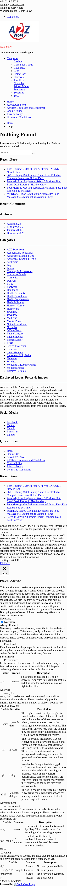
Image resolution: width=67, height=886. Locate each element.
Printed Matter (21, 86)
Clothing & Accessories (19, 271)
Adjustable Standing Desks (21, 258)
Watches (11, 361)
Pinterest (11, 434)
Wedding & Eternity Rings (21, 364)
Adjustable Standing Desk (21, 255)
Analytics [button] (5, 689)
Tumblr (11, 428)
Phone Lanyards (16, 333)
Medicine (12, 317)
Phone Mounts (15, 336)
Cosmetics (19, 67)
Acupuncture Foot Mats (20, 252)
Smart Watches (15, 352)
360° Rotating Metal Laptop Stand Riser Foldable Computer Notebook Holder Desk (34, 177)
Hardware (19, 77)
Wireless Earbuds (16, 370)
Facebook (12, 422)
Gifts (16, 70)
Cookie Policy (14, 110)
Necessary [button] (5, 618)
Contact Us (13, 16)
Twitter (11, 425)
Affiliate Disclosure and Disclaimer (26, 107)
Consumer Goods (23, 64)
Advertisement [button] (8, 802)
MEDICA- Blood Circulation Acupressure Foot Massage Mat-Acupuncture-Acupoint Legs (33, 195)
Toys (16, 95)
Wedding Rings (15, 367)
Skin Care (12, 349)
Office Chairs (14, 330)
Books (10, 268)
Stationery (19, 89)
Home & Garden (16, 305)
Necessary (9, 622)
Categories (12, 58)
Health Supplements (18, 299)
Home (10, 101)
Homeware (20, 73)
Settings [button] (5, 560)
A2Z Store (6, 46)
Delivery (11, 280)
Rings (10, 342)
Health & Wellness (17, 296)
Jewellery (19, 80)
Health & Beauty (16, 293)
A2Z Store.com (15, 249)
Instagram (12, 431)
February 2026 (15, 226)
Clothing (18, 61)
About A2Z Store (16, 104)
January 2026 (14, 230)
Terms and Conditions (19, 117)
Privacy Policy (15, 114)
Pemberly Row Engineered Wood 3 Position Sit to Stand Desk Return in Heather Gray (34, 183)
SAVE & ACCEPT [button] (10, 881)
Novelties (19, 83)
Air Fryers (12, 261)
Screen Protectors (16, 345)
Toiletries (19, 92)
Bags (9, 265)
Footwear (12, 286)
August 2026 (14, 223)
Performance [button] (7, 656)
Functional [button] (6, 640)
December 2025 (15, 233)
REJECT (5, 563)
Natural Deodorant (17, 324)
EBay (10, 283)
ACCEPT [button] (16, 560)
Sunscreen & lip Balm (19, 355)
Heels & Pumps (15, 302)
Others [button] (3, 849)
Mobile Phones (15, 321)
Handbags (12, 289)
